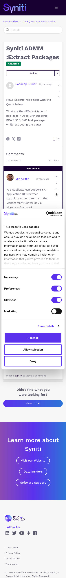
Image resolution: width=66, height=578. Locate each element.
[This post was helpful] (59, 85)
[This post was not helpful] (59, 97)
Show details (46, 326)
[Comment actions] (56, 195)
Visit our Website (33, 460)
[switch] (56, 288)
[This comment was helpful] (56, 177)
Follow (33, 73)
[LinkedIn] (19, 139)
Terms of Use (13, 558)
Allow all (32, 337)
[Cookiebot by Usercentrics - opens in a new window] (46, 213)
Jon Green (22, 178)
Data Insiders (10, 21)
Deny (33, 361)
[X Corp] (13, 139)
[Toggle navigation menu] (56, 8)
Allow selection (33, 349)
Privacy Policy (13, 553)
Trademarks (12, 564)
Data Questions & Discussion (39, 21)
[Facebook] (8, 139)
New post (33, 403)
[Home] (18, 8)
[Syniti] (15, 518)
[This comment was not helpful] (56, 188)
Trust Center (12, 547)
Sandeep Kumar (25, 84)
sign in (18, 375)
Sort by (53, 160)
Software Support (33, 482)
